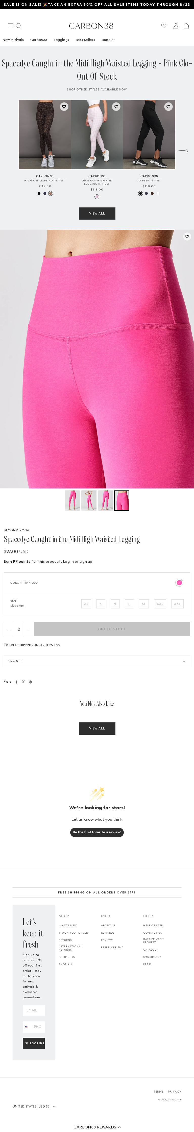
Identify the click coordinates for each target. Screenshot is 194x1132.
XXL (177, 604)
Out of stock (112, 629)
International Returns (70, 948)
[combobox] (26, 1026)
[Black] (39, 193)
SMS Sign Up (152, 957)
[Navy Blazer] (44, 193)
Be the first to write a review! (97, 832)
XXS (160, 604)
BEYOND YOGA (17, 530)
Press (147, 964)
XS (86, 604)
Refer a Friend (112, 947)
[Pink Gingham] (97, 196)
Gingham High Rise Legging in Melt (97, 182)
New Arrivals (13, 40)
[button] (97, 1127)
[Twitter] (23, 682)
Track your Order (73, 932)
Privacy (174, 1091)
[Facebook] (16, 681)
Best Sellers (85, 40)
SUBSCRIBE (34, 1043)
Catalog (150, 949)
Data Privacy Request (153, 940)
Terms (159, 1091)
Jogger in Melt (149, 180)
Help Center (153, 925)
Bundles (108, 40)
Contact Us (152, 932)
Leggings (61, 40)
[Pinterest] (30, 681)
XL (144, 604)
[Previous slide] (12, 150)
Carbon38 (38, 40)
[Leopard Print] (50, 193)
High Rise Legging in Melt (44, 180)
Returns (65, 940)
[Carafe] (152, 193)
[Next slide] (181, 150)
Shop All (65, 964)
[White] (158, 193)
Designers (67, 957)
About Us (108, 925)
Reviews (107, 940)
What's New (68, 925)
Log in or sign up (77, 561)
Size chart (17, 605)
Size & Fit (16, 661)
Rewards (107, 932)
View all (97, 213)
